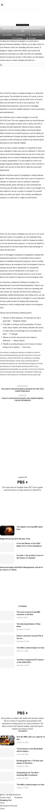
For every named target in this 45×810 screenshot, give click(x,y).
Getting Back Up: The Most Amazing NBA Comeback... (28, 773)
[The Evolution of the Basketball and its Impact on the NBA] (7, 752)
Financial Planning (26, 18)
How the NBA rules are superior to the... (31, 738)
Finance (13, 18)
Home (4, 18)
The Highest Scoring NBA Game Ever (30, 528)
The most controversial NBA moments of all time (28, 613)
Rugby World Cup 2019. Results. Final (15, 539)
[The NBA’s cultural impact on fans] (7, 651)
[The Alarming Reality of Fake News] (7, 628)
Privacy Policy (5, 797)
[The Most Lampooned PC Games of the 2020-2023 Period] (7, 663)
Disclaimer (18, 797)
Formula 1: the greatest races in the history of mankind (30, 556)
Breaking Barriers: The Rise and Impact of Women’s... (30, 762)
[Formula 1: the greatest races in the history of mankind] (7, 559)
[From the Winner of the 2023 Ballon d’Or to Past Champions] (7, 547)
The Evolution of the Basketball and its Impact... (29, 750)
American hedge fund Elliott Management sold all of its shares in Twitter (21, 568)
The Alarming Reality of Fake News (28, 625)
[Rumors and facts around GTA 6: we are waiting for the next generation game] (7, 639)
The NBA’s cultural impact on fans (30, 647)
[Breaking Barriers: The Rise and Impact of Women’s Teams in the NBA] (7, 764)
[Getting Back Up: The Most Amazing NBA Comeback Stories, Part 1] (7, 776)
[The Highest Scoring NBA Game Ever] (7, 530)
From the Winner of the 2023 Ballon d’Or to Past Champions (29, 544)
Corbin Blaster (21, 35)
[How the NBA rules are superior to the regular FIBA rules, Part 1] (7, 740)
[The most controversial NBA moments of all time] (7, 616)
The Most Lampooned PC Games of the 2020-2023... (30, 661)
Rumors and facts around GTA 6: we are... (30, 637)
